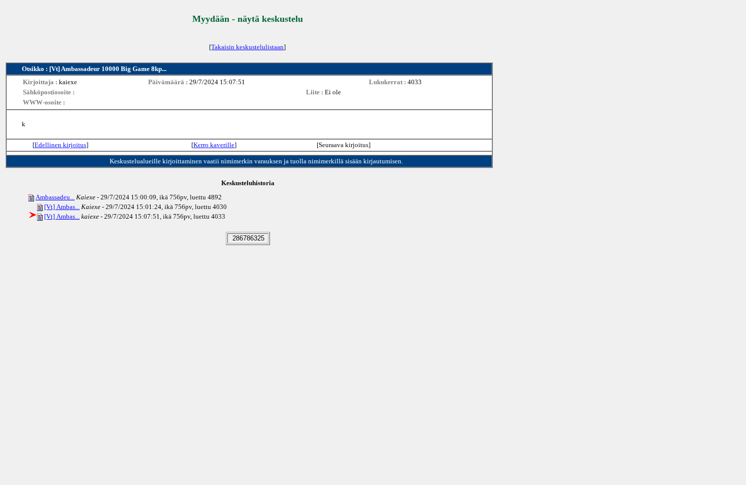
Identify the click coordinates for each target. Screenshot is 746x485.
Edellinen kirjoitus (60, 145)
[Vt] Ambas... (62, 207)
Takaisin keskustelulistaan (247, 47)
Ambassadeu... (55, 197)
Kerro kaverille (213, 145)
